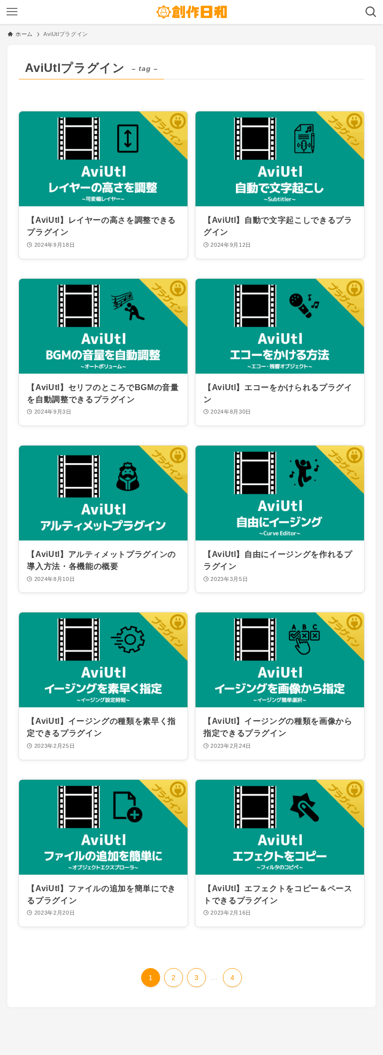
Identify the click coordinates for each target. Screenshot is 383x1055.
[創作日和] (191, 12)
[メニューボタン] (12, 12)
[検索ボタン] (371, 12)
